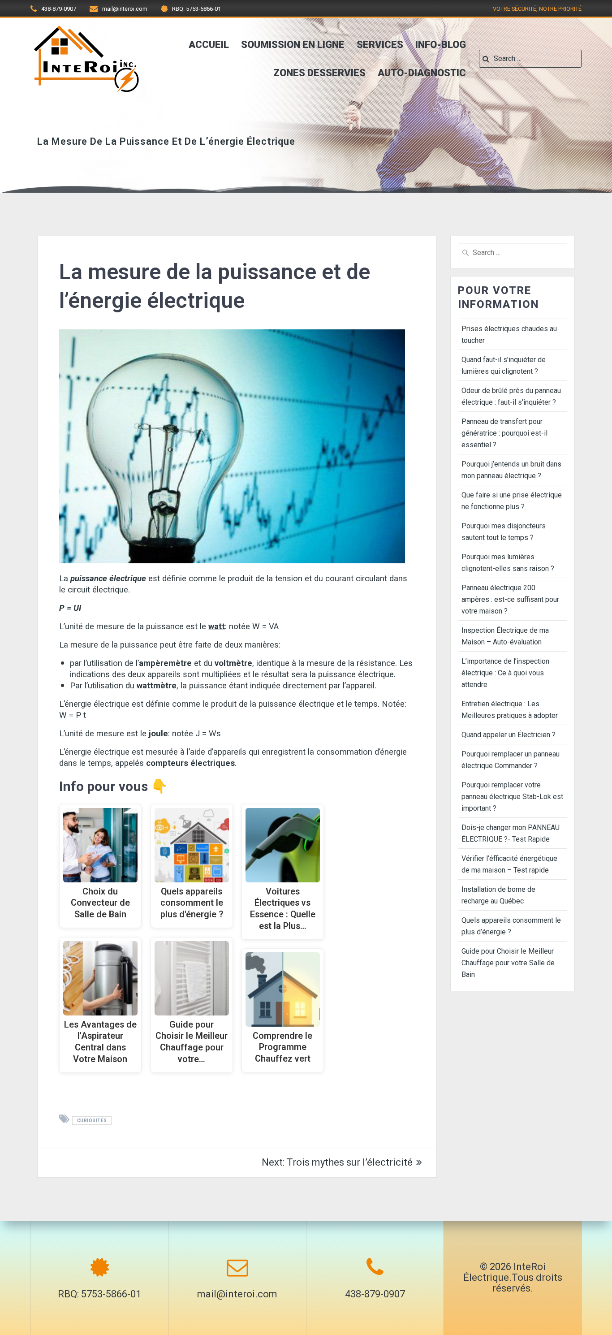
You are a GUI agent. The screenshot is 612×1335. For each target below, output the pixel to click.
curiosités (92, 1120)
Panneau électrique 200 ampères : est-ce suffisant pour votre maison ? (510, 599)
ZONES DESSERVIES (319, 72)
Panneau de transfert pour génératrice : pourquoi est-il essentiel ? (504, 433)
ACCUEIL (209, 44)
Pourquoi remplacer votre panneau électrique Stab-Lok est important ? (512, 796)
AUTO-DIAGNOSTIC (422, 72)
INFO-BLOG (440, 44)
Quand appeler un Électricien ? (508, 734)
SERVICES (380, 44)
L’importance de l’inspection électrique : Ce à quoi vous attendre (505, 673)
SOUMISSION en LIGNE (293, 44)
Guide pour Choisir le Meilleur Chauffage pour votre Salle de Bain (508, 963)
